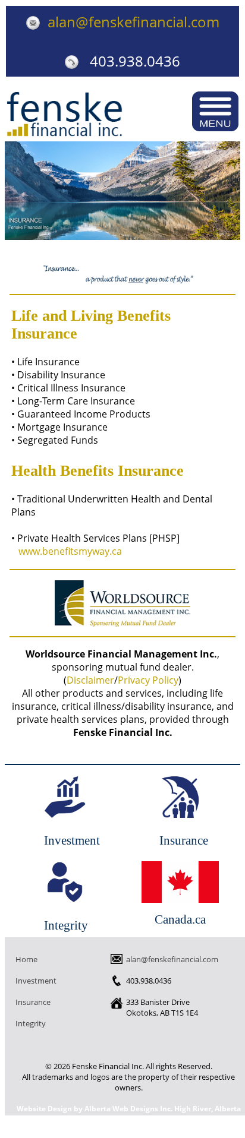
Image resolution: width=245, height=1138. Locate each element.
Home (26, 959)
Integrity (65, 882)
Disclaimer (90, 680)
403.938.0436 (129, 61)
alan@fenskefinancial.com (129, 21)
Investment (65, 797)
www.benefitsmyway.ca (70, 551)
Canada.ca (180, 919)
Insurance (180, 797)
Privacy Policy (148, 680)
